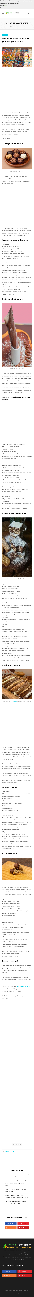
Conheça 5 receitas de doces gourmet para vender (16, 39)
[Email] (30, 1151)
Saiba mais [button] (16, 3)
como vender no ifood (23, 986)
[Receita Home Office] (12, 13)
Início (11, 27)
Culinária (5, 35)
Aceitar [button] (6, 5)
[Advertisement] (17, 91)
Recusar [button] (2, 5)
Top (17, 1293)
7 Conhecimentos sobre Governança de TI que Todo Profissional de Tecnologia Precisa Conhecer (16, 1183)
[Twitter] (26, 1151)
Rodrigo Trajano (10, 1151)
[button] (0, 7)
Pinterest (14, 578)
